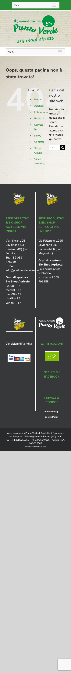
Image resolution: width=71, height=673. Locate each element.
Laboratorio (41, 112)
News (37, 135)
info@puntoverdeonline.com (23, 270)
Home (37, 99)
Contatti (39, 142)
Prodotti (39, 118)
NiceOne (41, 446)
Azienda (39, 106)
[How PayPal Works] (19, 356)
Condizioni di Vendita (19, 344)
